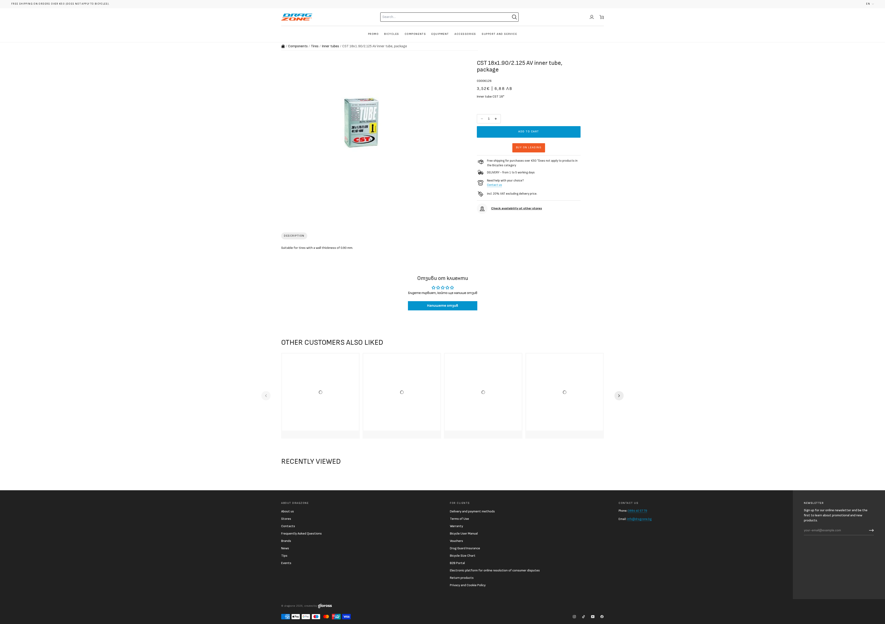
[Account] (592, 17)
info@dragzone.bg (639, 519)
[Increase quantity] (496, 118)
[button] (870, 4)
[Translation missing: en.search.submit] (514, 17)
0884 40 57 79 (637, 511)
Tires (315, 46)
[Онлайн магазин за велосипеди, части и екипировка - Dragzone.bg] (283, 46)
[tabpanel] (442, 248)
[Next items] (619, 395)
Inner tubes (330, 46)
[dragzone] (296, 17)
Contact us (494, 185)
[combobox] (440, 17)
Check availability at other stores (516, 208)
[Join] (870, 530)
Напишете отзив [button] (442, 305)
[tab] (294, 235)
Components (298, 46)
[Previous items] (266, 395)
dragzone (289, 605)
